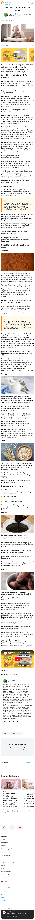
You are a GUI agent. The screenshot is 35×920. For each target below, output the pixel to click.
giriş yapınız (15, 766)
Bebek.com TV (5, 897)
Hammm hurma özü (24, 615)
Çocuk (3, 845)
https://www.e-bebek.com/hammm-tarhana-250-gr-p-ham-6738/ (16, 353)
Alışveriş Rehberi (5, 891)
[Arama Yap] (28, 3)
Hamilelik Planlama (6, 855)
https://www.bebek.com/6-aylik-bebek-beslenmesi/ (15, 239)
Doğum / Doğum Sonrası (8, 849)
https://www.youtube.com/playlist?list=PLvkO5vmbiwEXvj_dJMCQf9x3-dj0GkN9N (17, 369)
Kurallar (29, 762)
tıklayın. (6, 366)
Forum (3, 900)
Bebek (3, 839)
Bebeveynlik (4, 842)
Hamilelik (3, 852)
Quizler (3, 894)
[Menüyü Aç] (32, 3)
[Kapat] (31, 912)
